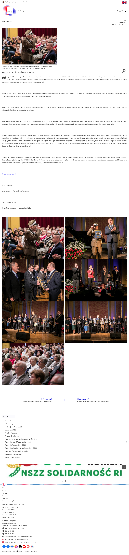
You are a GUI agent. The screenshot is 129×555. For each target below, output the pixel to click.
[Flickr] (32, 546)
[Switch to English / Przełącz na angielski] (124, 2)
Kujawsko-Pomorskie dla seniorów (16, 451)
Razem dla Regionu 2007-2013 (15, 445)
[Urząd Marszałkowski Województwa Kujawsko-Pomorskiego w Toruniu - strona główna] (9, 11)
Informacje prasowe (11, 424)
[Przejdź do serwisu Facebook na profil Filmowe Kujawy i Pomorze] (12, 546)
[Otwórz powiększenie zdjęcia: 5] (33, 322)
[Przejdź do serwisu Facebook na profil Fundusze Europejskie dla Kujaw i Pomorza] (8, 546)
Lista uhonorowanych (9, 174)
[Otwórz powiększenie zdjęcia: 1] (33, 238)
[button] (64, 471)
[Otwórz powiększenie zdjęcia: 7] (33, 364)
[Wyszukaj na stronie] (19, 11)
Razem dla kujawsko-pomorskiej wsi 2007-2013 (21, 448)
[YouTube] (24, 546)
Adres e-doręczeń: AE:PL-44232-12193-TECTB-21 (21, 542)
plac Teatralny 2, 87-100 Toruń (14, 528)
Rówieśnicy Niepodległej (13, 454)
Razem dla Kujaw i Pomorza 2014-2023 (18, 442)
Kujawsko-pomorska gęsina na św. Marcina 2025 (21, 439)
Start (124, 20)
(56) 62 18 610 (9, 534)
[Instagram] (16, 546)
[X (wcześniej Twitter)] (20, 546)
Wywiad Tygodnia (11, 433)
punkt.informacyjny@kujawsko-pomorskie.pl (18, 536)
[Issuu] (28, 546)
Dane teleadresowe (11, 421)
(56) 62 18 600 (9, 531)
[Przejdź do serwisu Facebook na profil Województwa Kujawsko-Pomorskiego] (4, 546)
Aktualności (122, 22)
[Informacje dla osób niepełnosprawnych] (121, 11)
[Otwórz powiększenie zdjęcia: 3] (33, 280)
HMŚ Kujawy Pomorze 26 (13, 427)
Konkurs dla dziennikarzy (13, 457)
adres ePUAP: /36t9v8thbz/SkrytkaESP (17, 539)
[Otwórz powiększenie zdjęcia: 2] (96, 238)
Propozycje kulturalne (12, 436)
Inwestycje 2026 (10, 430)
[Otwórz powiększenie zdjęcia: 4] (96, 280)
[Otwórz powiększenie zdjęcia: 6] (96, 322)
